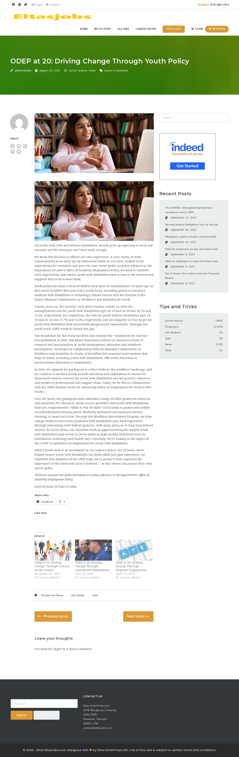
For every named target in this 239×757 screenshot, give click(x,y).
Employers (172, 326)
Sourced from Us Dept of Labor (56, 486)
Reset (48, 715)
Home (84, 29)
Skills (168, 350)
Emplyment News (52, 595)
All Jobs (123, 29)
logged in (59, 648)
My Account (102, 29)
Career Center (146, 29)
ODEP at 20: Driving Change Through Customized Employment (92, 566)
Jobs (95, 595)
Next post (136, 616)
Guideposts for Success (131, 335)
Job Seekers (173, 332)
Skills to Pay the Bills (86, 407)
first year (70, 290)
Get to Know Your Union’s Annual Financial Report (192, 275)
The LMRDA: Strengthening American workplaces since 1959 (189, 210)
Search (22, 715)
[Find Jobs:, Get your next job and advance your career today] (53, 15)
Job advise (78, 595)
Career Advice (78, 70)
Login (38, 4)
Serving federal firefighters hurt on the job (191, 224)
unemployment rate (48, 310)
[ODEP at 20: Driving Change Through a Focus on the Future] (53, 550)
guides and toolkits (136, 407)
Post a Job (174, 29)
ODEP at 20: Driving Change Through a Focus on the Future (52, 566)
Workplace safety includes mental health (190, 236)
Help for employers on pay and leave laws (191, 248)
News (92, 70)
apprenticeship (112, 429)
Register (55, 4)
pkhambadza (23, 70)
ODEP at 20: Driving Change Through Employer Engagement (131, 566)
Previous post (55, 616)
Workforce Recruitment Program (116, 416)
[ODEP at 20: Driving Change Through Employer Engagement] (134, 550)
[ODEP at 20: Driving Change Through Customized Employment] (93, 550)
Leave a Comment (115, 70)
